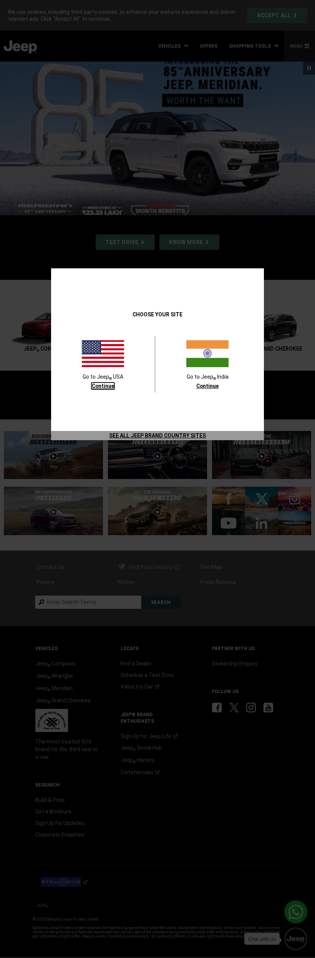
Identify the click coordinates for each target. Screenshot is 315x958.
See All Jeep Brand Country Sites (157, 435)
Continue (103, 386)
